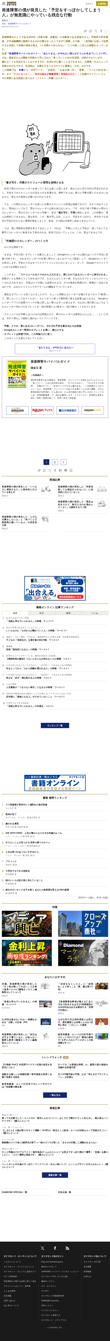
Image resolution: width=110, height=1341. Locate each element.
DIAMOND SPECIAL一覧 (14, 1192)
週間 (68, 612)
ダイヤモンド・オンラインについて (20, 1256)
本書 (21, 69)
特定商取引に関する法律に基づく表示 (20, 1281)
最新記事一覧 (55, 1174)
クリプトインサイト (49, 1310)
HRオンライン (47, 1305)
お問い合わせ (9, 1300)
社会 (4, 23)
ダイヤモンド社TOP (92, 1261)
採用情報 (87, 1271)
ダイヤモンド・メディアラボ (53, 1320)
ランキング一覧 (55, 725)
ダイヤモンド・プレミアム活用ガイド (20, 1271)
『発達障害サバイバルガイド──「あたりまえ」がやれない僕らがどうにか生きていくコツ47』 (57, 53)
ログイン (89, 4)
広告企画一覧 (64, 1192)
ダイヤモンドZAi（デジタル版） (55, 1276)
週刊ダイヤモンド (49, 1266)
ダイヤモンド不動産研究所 (52, 1295)
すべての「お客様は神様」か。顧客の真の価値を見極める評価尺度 (83, 1066)
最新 (15, 612)
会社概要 (87, 1266)
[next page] (63, 462)
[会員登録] (102, 3)
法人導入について (11, 1305)
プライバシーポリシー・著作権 (17, 1286)
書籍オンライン (48, 1281)
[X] (42, 1248)
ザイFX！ (45, 1290)
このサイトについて (12, 1261)
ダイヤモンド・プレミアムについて (19, 1266)
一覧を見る (55, 1095)
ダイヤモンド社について (95, 1256)
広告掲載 (7, 1295)
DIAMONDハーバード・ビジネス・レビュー (60, 1271)
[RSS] (67, 1248)
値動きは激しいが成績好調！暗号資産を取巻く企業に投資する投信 (27, 1076)
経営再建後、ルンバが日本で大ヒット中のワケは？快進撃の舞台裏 (27, 1085)
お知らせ (87, 1276)
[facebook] (55, 1248)
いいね (95, 612)
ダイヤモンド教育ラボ (50, 1315)
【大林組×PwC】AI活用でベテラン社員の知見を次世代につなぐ (27, 1066)
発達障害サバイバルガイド (19, 23)
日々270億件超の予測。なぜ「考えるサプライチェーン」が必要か (83, 1076)
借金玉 (5, 20)
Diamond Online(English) (52, 1261)
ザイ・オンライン (49, 1286)
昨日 (42, 612)
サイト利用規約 (10, 1276)
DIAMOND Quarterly (50, 1300)
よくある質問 (9, 1290)
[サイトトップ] (11, 4)
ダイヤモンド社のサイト (52, 1256)
